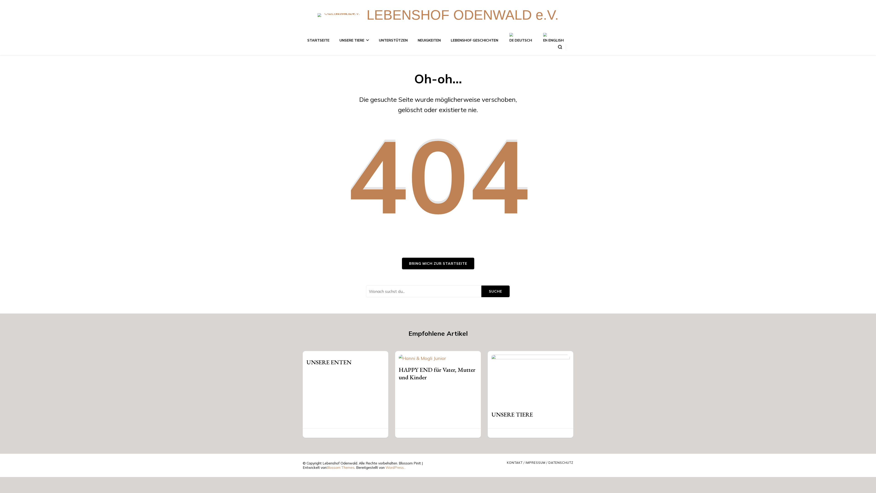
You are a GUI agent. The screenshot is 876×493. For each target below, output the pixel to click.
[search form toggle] (560, 47)
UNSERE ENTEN (329, 362)
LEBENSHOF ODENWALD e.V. (463, 15)
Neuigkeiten (429, 40)
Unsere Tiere (351, 40)
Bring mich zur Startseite (438, 263)
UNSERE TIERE (512, 414)
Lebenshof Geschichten (474, 40)
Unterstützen (393, 40)
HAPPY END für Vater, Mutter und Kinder (437, 373)
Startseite (318, 40)
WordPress (395, 467)
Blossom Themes (340, 467)
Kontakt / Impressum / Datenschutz (540, 462)
